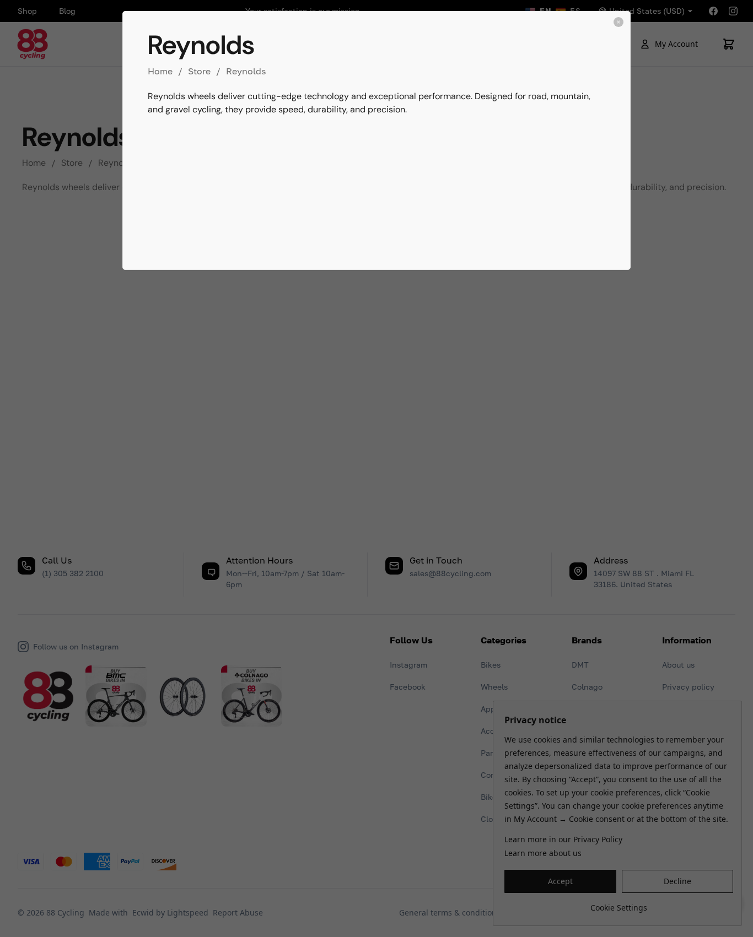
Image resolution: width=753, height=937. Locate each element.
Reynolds (246, 71)
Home (160, 71)
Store (199, 71)
